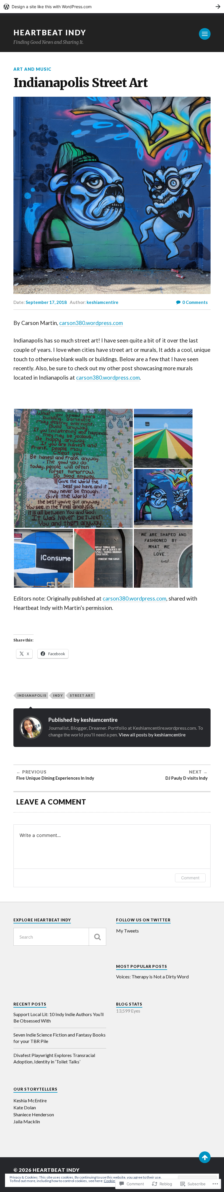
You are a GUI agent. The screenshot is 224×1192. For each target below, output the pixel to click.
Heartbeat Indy (49, 32)
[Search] (97, 937)
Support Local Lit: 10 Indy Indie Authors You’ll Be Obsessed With (58, 1017)
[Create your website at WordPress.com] (112, 6)
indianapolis (32, 695)
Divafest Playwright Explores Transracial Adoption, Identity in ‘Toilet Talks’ (54, 1058)
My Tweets (127, 930)
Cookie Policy (114, 1181)
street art (81, 695)
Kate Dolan (24, 1107)
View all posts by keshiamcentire (152, 734)
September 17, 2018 (46, 302)
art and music (32, 69)
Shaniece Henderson (33, 1114)
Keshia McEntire (30, 1100)
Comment (190, 877)
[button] (73, 468)
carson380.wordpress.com (91, 323)
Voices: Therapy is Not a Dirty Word (152, 976)
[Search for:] (59, 937)
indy (58, 695)
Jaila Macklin (26, 1121)
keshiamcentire (102, 302)
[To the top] (205, 1157)
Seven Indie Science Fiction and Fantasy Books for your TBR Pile (59, 1038)
